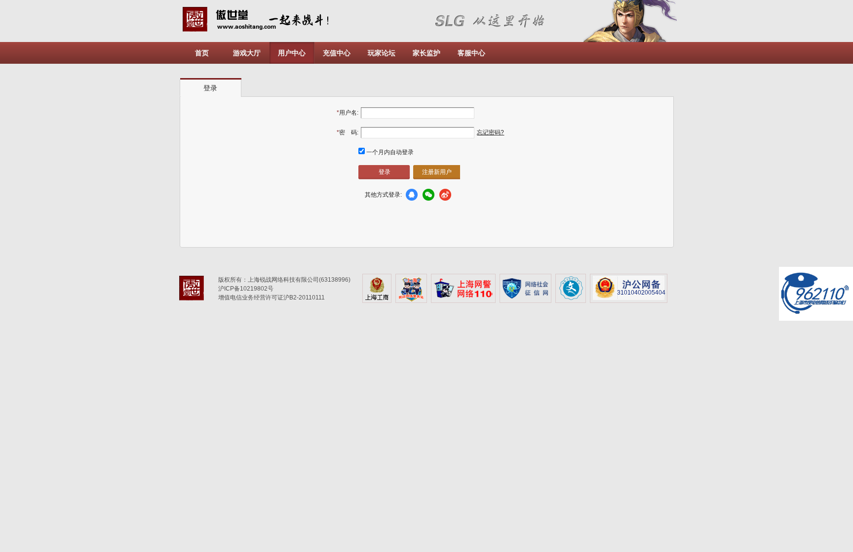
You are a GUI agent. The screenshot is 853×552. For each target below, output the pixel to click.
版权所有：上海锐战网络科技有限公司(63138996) (284, 279)
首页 (202, 53)
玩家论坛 (381, 53)
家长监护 (426, 53)
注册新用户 (437, 172)
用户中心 (292, 53)
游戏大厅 (247, 53)
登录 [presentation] (210, 88)
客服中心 (471, 53)
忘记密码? (490, 132)
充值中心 (336, 53)
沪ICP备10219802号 (245, 288)
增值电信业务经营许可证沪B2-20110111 (271, 297)
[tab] (210, 87)
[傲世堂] (195, 290)
